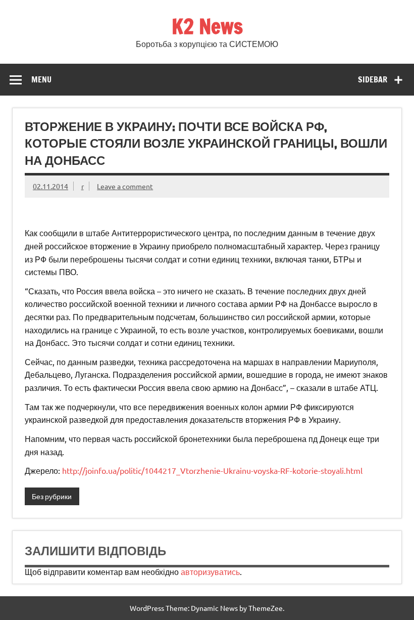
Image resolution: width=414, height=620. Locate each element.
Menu (41, 79)
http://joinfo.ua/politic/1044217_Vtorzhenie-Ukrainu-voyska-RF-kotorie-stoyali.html (212, 470)
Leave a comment (125, 186)
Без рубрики (52, 496)
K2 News (207, 26)
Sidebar (372, 79)
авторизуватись (210, 571)
